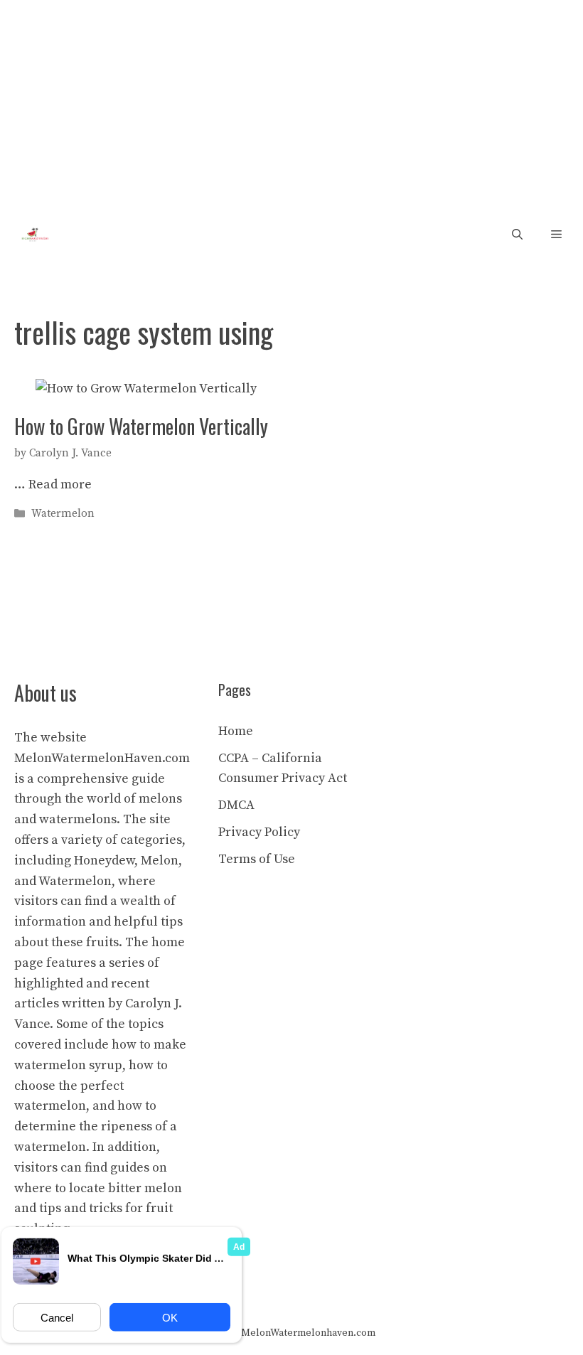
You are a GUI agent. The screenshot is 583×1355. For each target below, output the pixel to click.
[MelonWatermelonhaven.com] (32, 235)
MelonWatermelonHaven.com (102, 758)
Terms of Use (256, 859)
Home (235, 731)
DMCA (236, 805)
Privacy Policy (259, 832)
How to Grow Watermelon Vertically (141, 426)
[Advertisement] (291, 106)
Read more (60, 484)
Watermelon (63, 513)
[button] (517, 235)
